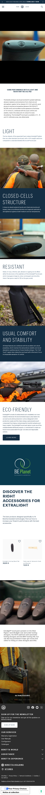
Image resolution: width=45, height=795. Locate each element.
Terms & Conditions (25, 775)
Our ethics (4, 777)
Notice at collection (11, 792)
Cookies (36, 775)
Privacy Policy (13, 775)
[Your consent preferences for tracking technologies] (41, 791)
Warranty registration (9, 736)
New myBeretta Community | (22, 1)
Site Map (4, 775)
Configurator (6, 741)
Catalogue (5, 744)
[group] (22, 675)
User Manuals (6, 739)
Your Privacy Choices (18, 789)
